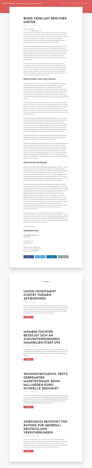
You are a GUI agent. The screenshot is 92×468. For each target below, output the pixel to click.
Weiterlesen (28, 317)
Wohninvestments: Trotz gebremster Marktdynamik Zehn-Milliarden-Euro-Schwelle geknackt (45, 381)
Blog (63, 3)
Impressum (78, 3)
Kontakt (72, 3)
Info (67, 3)
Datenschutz (84, 3)
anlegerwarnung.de (8, 3)
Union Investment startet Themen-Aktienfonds (39, 295)
